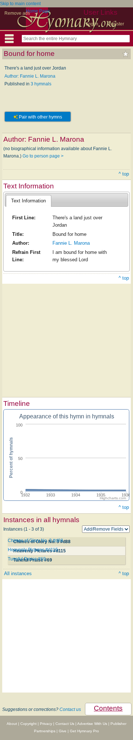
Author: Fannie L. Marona (29, 76)
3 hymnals (41, 83)
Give (62, 731)
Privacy (46, 724)
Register (115, 23)
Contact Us (64, 724)
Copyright (28, 724)
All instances (18, 573)
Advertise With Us (92, 724)
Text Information (28, 200)
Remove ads (17, 13)
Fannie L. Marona (71, 243)
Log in (92, 23)
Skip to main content (20, 3)
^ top (124, 174)
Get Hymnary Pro (84, 731)
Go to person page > (43, 156)
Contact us (70, 709)
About (12, 724)
